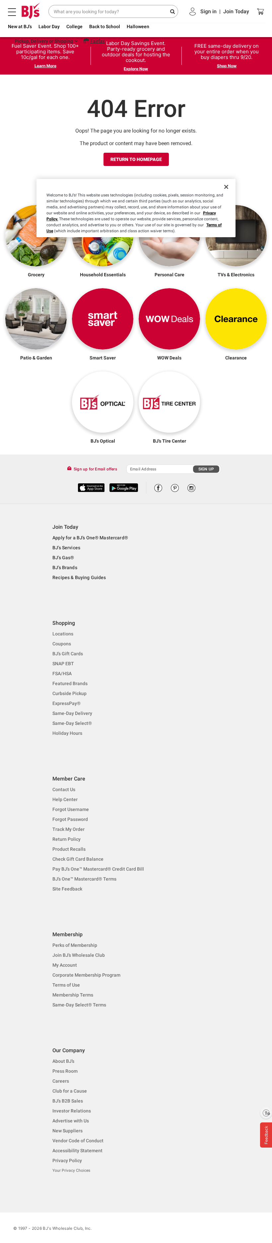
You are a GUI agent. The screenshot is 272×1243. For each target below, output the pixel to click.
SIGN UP (206, 469)
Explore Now (136, 68)
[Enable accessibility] (266, 1113)
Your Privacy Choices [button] (71, 1170)
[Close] (226, 187)
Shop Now (227, 65)
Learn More (45, 65)
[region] (136, 208)
